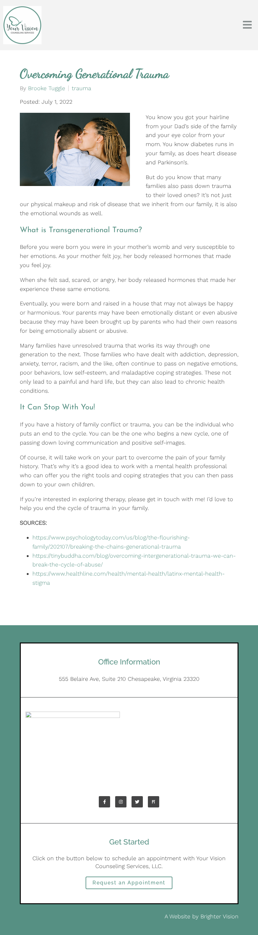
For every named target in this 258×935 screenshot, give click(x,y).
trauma (81, 88)
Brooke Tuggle (46, 88)
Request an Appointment (129, 883)
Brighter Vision (219, 916)
